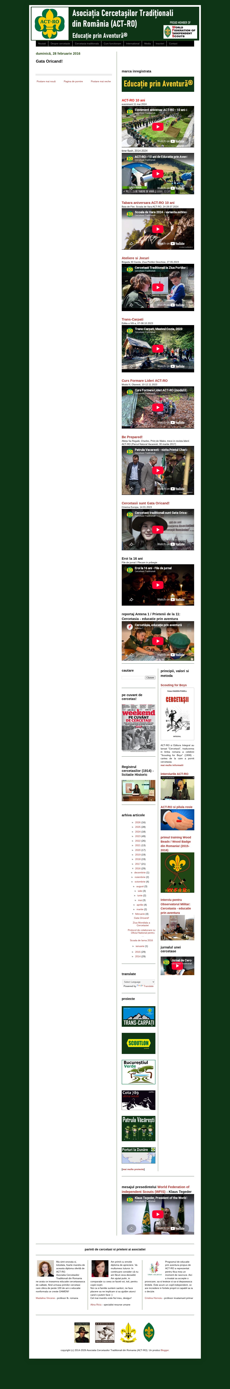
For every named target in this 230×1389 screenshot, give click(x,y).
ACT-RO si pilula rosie (176, 807)
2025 (138, 827)
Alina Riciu (96, 1304)
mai (140, 900)
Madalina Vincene (45, 1298)
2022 (138, 840)
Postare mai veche (101, 81)
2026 (138, 822)
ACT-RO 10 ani (133, 100)
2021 (138, 845)
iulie (140, 891)
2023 (138, 836)
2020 (138, 850)
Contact (173, 43)
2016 (138, 868)
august (140, 886)
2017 (138, 864)
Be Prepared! (132, 437)
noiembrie (140, 877)
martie (140, 909)
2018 (138, 859)
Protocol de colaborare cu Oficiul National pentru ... (141, 933)
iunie (140, 895)
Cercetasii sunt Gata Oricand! (146, 503)
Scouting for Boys (174, 685)
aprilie (140, 904)
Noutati (42, 43)
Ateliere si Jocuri (135, 258)
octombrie (140, 881)
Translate (149, 986)
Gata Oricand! (141, 918)
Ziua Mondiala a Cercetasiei (141, 924)
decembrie (140, 872)
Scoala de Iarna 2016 (141, 940)
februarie (140, 913)
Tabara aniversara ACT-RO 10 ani (148, 203)
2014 (138, 956)
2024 (138, 831)
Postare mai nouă (46, 81)
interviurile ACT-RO (174, 774)
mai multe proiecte (133, 1169)
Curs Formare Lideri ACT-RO (145, 380)
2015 (138, 951)
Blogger (165, 1350)
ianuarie (140, 946)
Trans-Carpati (132, 319)
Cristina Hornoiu (153, 1298)
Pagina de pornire (73, 81)
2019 (138, 854)
